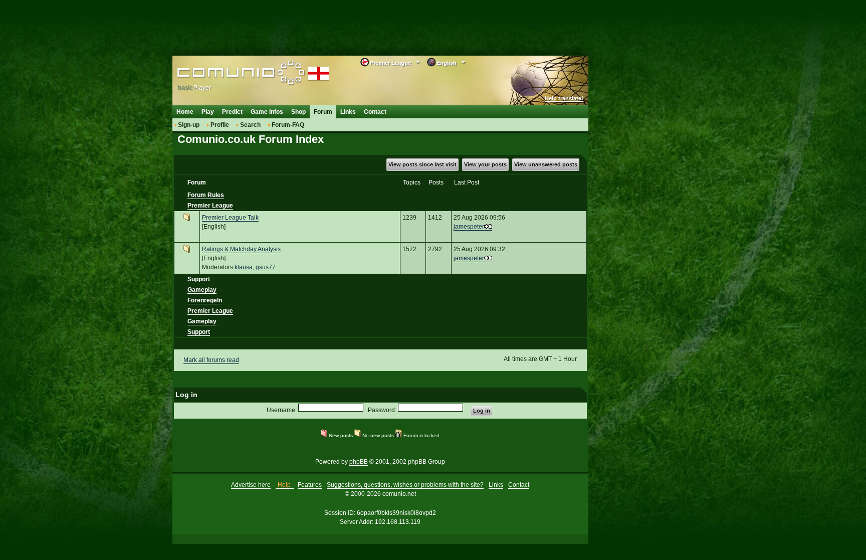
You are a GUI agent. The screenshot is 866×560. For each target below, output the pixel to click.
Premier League (210, 205)
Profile (219, 124)
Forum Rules (205, 195)
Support (198, 279)
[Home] (241, 74)
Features (310, 484)
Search (250, 124)
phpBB (358, 461)
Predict (232, 111)
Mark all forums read (211, 359)
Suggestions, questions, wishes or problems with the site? (405, 484)
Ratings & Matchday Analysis (241, 249)
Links (348, 111)
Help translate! (564, 98)
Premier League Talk (230, 217)
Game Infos (267, 111)
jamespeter (469, 226)
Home (184, 111)
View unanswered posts (545, 164)
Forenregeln (204, 300)
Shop (298, 111)
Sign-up (188, 124)
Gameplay (201, 289)
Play (207, 111)
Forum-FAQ (288, 124)
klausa (244, 267)
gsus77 (266, 267)
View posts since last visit (422, 164)
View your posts (485, 164)
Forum (323, 111)
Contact (375, 111)
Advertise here (251, 484)
